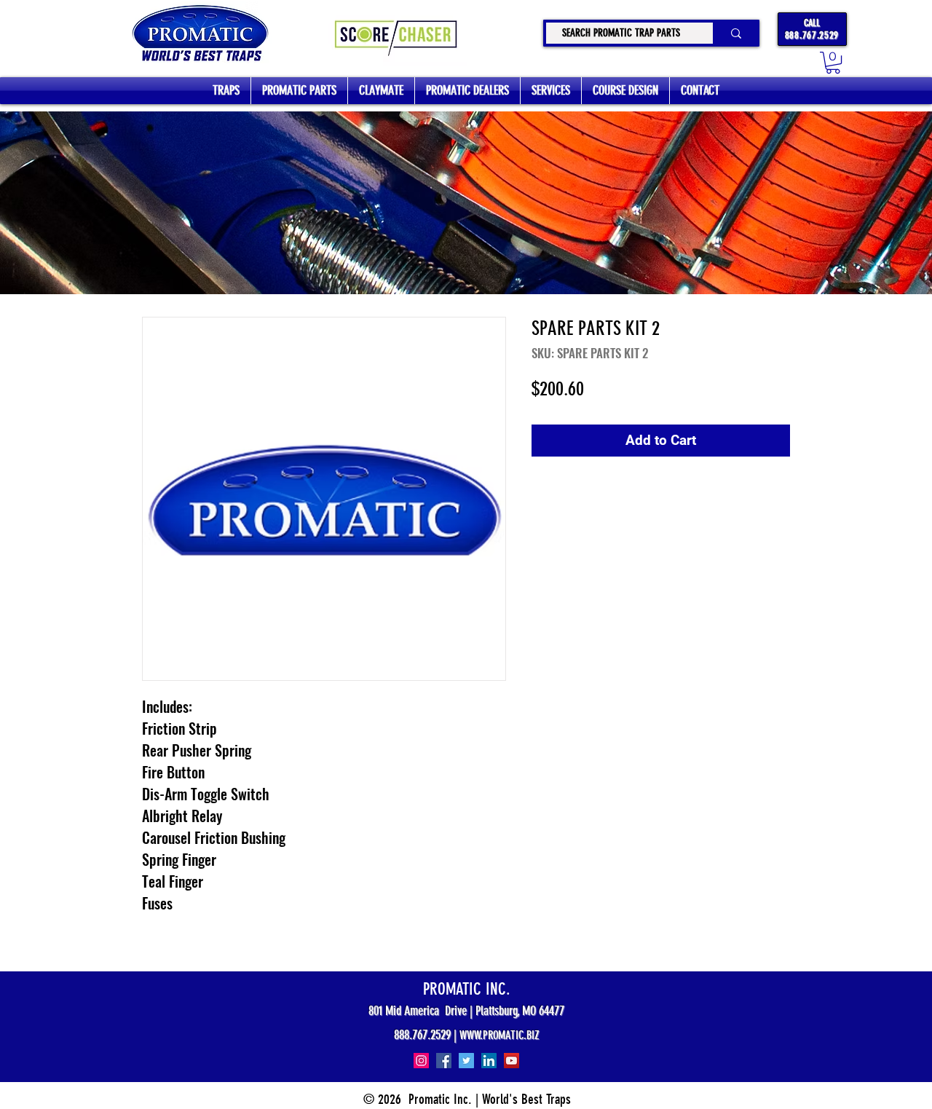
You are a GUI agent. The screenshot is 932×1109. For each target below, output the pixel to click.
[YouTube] (511, 1060)
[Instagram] (421, 1060)
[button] (833, 63)
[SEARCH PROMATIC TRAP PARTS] (735, 33)
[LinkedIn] (489, 1060)
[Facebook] (443, 1060)
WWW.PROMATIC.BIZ (499, 1035)
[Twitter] (466, 1060)
